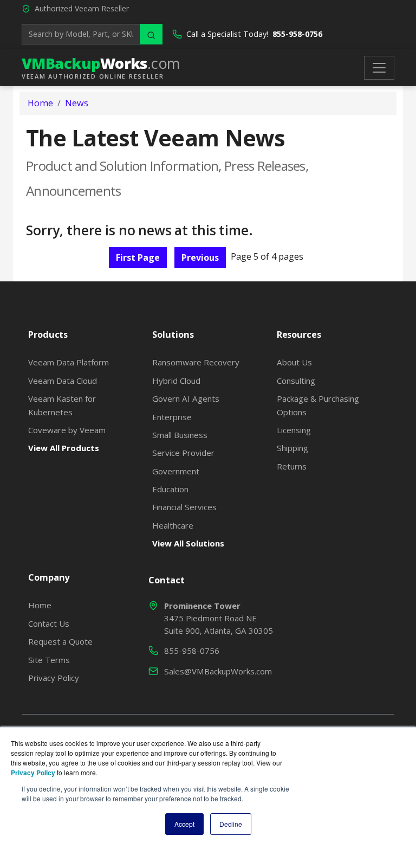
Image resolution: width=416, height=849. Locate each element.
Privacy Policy (53, 677)
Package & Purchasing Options (318, 405)
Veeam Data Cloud (62, 380)
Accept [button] (184, 823)
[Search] (151, 34)
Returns (292, 466)
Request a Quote (60, 641)
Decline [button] (230, 823)
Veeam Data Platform (68, 362)
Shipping (292, 447)
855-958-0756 (297, 34)
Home (40, 103)
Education (170, 489)
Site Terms (49, 659)
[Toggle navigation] (379, 68)
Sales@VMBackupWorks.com (218, 671)
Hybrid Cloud (176, 380)
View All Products (63, 447)
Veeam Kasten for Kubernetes (62, 405)
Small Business (179, 434)
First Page (138, 257)
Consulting (296, 380)
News (76, 103)
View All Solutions (188, 543)
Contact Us (48, 623)
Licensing (294, 429)
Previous (200, 257)
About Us (294, 362)
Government (175, 471)
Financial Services (184, 506)
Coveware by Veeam (67, 429)
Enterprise (172, 416)
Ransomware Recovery (195, 362)
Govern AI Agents (185, 398)
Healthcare (172, 525)
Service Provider (183, 452)
